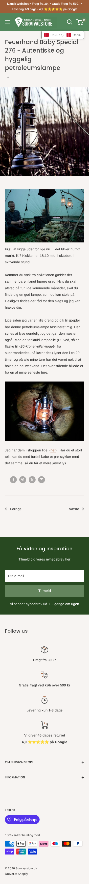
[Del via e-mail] (41, 479)
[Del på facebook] (13, 479)
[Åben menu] (7, 22)
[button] (63, 35)
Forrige (16, 509)
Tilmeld (44, 591)
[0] (80, 22)
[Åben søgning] (69, 22)
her (53, 450)
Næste (74, 509)
